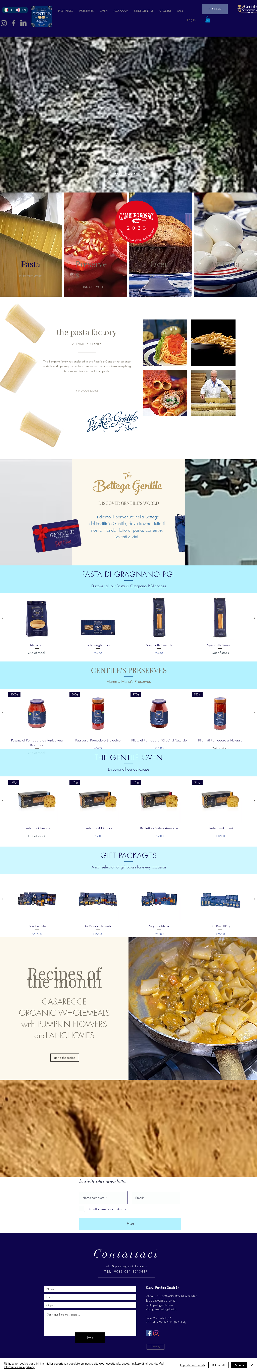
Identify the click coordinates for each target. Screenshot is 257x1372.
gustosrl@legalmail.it (164, 1309)
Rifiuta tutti (218, 1365)
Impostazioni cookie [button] (192, 1365)
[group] (128, 626)
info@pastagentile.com (126, 1266)
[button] (207, 19)
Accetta (239, 1365)
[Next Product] (254, 617)
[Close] (252, 1365)
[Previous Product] (2, 617)
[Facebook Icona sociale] (149, 1333)
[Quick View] (36, 618)
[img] (165, 342)
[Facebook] (13, 23)
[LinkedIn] (23, 23)
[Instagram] (156, 1333)
